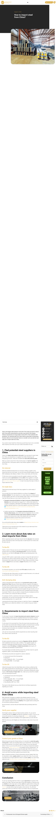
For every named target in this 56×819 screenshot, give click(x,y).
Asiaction (26, 716)
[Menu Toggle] (27, 2)
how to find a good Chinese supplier (12, 481)
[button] (37, 422)
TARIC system (5, 554)
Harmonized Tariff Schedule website (10, 571)
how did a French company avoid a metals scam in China (23, 759)
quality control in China (14, 747)
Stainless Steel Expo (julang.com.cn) (14, 519)
